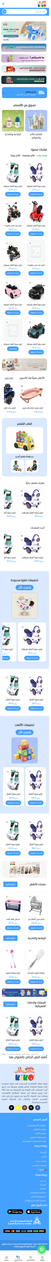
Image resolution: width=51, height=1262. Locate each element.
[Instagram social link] (24, 1107)
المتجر (44, 1156)
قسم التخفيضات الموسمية (34, 1141)
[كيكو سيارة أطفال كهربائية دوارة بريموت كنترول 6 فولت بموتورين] (31, 499)
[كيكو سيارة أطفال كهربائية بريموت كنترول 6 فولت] (13, 291)
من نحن (43, 1180)
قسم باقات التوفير (38, 1137)
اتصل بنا (43, 1188)
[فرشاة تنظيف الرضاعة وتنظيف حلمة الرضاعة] (36, 959)
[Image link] (24, 440)
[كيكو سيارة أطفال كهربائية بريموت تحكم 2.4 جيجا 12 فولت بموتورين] (13, 251)
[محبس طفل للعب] (13, 905)
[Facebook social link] (37, 1107)
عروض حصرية (41, 1161)
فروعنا (43, 1184)
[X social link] (31, 1107)
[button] (45, 92)
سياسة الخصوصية (38, 1192)
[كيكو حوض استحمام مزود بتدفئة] (31, 394)
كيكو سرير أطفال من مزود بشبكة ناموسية (36, 920)
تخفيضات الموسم (39, 1165)
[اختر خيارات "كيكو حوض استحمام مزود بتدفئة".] (22, 386)
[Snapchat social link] (18, 1107)
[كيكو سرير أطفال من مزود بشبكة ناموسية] (36, 905)
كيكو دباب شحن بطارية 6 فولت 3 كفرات (13, 227)
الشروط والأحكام (38, 1196)
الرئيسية (43, 1152)
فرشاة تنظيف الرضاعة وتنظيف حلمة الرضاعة (36, 974)
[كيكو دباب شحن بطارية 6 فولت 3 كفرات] (13, 212)
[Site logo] (42, 3)
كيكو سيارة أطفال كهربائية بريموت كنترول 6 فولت (13, 306)
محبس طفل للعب (13, 919)
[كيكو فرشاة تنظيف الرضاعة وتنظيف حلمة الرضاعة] (13, 959)
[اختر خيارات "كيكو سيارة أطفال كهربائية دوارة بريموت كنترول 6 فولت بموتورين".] (22, 491)
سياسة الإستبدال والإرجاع (35, 1200)
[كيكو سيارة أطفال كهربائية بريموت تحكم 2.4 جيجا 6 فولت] (36, 291)
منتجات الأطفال (39, 1129)
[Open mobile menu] (3, 3)
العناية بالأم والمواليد (36, 1125)
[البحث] (4, 11)
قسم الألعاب (40, 1133)
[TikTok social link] (11, 1107)
